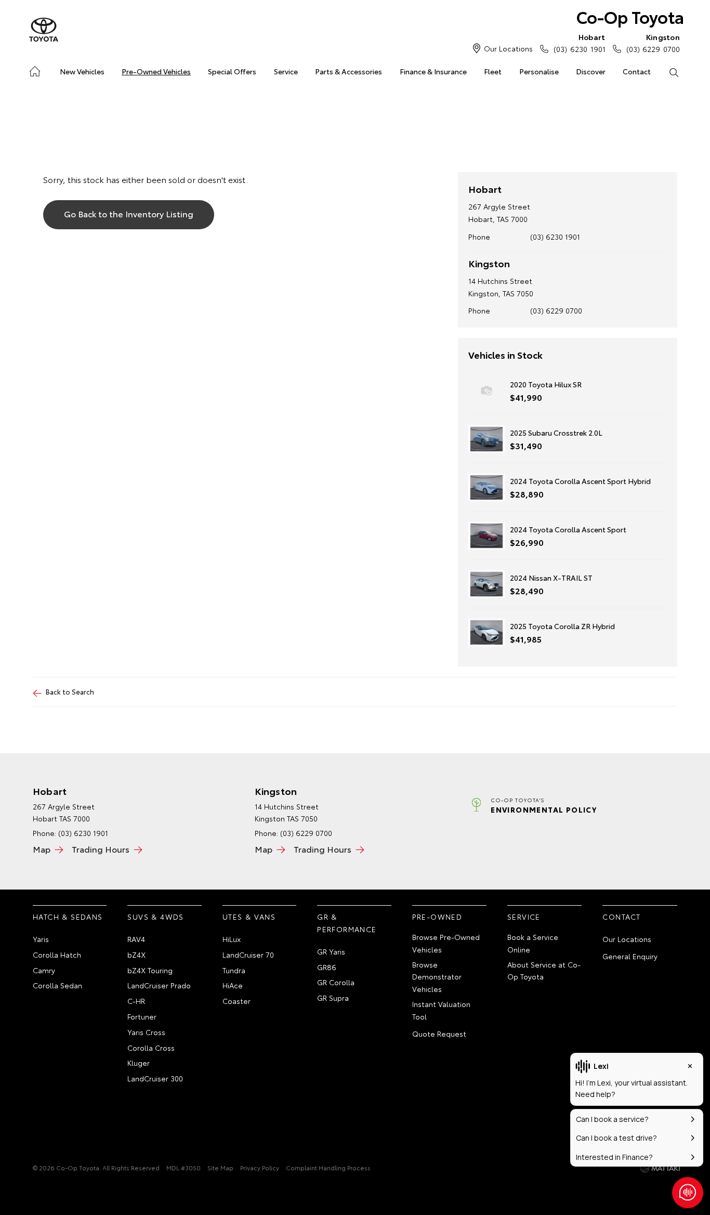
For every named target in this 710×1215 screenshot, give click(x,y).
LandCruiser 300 (155, 1078)
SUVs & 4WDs (155, 916)
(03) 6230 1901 (579, 43)
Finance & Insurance (433, 71)
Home (34, 69)
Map (41, 849)
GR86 (326, 967)
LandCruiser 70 (248, 954)
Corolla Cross (151, 1047)
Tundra (233, 970)
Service (286, 71)
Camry (44, 970)
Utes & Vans (248, 916)
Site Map (220, 1167)
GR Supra (333, 997)
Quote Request (439, 1033)
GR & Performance (346, 922)
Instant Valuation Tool (441, 1010)
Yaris (41, 939)
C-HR (136, 1001)
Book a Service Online (532, 943)
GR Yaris (331, 951)
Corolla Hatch (57, 954)
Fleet (493, 71)
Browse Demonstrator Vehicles (437, 977)
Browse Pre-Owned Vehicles (446, 943)
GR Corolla (335, 982)
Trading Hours (100, 849)
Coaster (236, 1001)
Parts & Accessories (348, 71)
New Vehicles (82, 71)
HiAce (232, 985)
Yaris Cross (146, 1032)
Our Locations (508, 48)
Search (674, 71)
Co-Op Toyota (630, 16)
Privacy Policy (259, 1167)
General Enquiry (630, 956)
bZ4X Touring (150, 970)
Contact (637, 71)
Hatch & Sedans (68, 916)
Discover (591, 71)
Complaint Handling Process (328, 1167)
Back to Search (70, 691)
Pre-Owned (437, 916)
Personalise (539, 71)
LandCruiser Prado (159, 985)
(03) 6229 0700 (653, 43)
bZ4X (136, 954)
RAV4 (136, 939)
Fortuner (141, 1016)
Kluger (138, 1062)
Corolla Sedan (57, 985)
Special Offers (232, 71)
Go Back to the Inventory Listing (128, 213)
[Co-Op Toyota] (43, 30)
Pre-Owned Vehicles (156, 71)
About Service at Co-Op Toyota (544, 970)
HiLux (231, 939)
